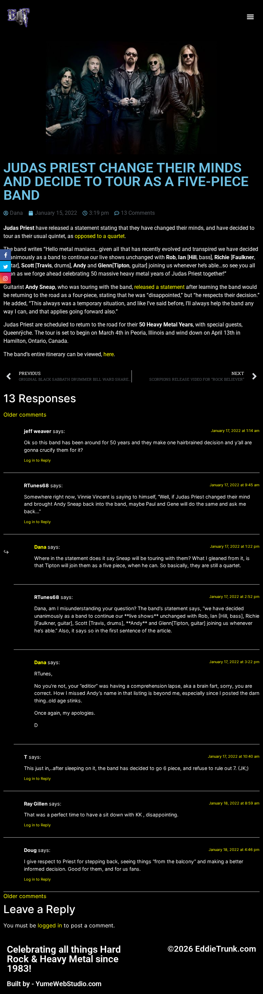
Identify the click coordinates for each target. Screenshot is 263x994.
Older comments (24, 414)
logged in (50, 925)
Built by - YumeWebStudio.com (54, 984)
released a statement (159, 287)
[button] (250, 17)
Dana (40, 547)
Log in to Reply (37, 460)
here (108, 354)
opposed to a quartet (100, 236)
